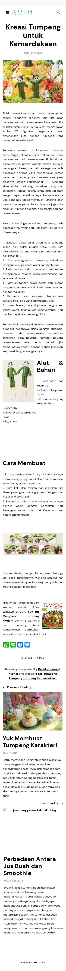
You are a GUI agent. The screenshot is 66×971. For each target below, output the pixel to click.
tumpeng (15, 678)
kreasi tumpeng (46, 674)
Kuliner (13, 674)
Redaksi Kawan (48, 669)
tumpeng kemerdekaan (39, 678)
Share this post (35, 657)
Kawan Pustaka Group (33, 962)
